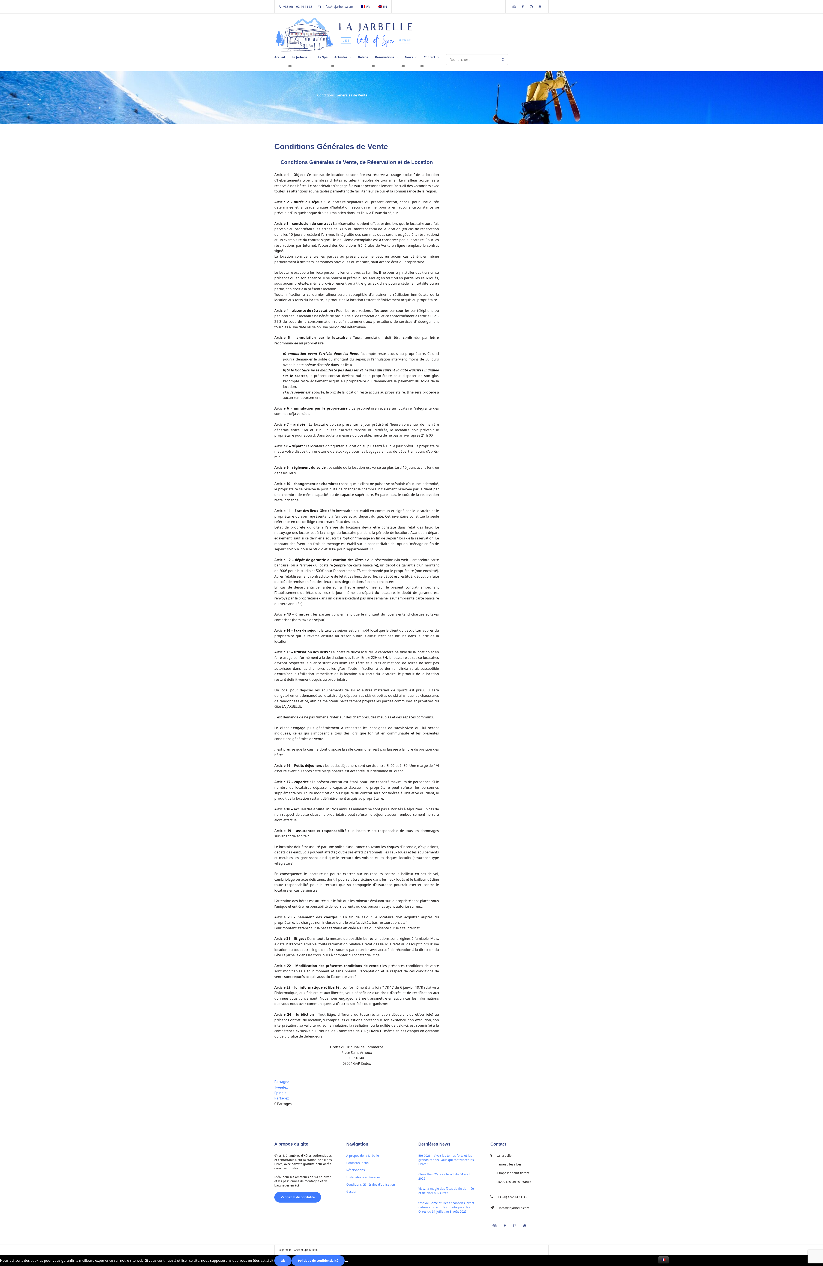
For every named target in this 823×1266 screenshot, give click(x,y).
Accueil (279, 57)
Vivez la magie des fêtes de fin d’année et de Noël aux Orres (446, 1190)
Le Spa (322, 57)
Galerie (363, 57)
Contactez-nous (357, 1163)
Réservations (355, 1170)
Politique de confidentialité (318, 1260)
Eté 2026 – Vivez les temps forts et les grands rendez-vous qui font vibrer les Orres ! (446, 1159)
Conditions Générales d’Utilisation (370, 1184)
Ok (283, 1260)
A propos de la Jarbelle (362, 1155)
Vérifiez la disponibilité (298, 1197)
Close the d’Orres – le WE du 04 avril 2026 (444, 1176)
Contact (429, 57)
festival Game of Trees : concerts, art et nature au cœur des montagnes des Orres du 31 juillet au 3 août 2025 (446, 1207)
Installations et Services (363, 1177)
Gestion (351, 1191)
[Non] (346, 1261)
